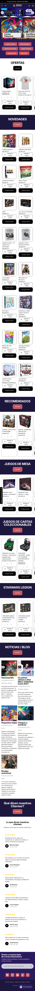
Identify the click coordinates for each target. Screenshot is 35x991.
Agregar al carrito (10, 102)
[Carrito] (33, 5)
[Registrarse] (31, 966)
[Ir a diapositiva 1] (13, 14)
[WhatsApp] (28, 975)
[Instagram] (12, 975)
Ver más (17, 68)
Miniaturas (24, 53)
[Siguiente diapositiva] (32, 12)
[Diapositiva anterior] (2, 12)
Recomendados (24, 44)
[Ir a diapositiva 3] (17, 14)
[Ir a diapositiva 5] (21, 14)
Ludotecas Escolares (10, 48)
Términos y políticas (17, 985)
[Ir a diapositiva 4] (19, 14)
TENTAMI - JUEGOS (14, 982)
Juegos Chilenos (26, 48)
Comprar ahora (9, 107)
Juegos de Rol (12, 53)
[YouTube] (17, 975)
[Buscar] (5, 5)
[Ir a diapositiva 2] (15, 14)
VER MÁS (17, 124)
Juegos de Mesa (10, 44)
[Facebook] (7, 975)
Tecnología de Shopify (24, 982)
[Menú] (2, 6)
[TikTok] (23, 975)
